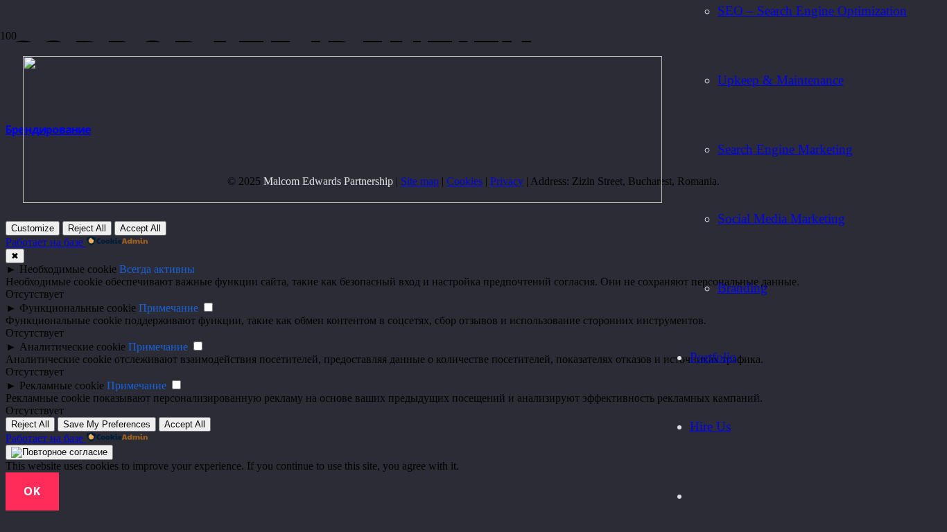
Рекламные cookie (61, 385)
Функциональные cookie (77, 308)
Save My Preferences (106, 424)
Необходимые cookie (67, 269)
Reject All (87, 228)
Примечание (168, 308)
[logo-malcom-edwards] (342, 199)
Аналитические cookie (72, 347)
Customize (32, 228)
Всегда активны (157, 269)
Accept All (140, 228)
